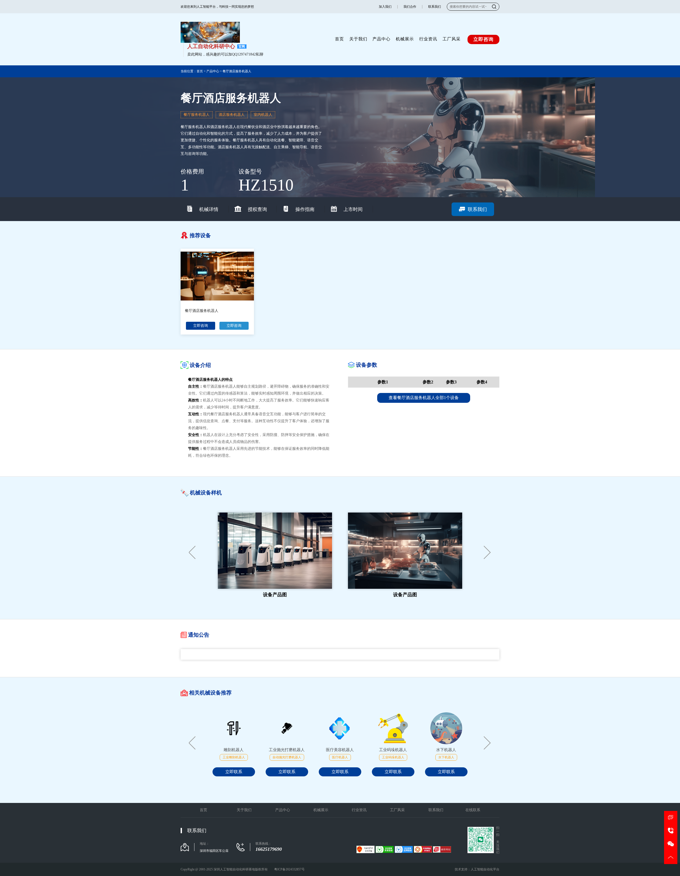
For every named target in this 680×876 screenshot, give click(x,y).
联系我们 (434, 7)
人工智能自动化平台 (485, 869)
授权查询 (257, 209)
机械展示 (405, 39)
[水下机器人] (446, 728)
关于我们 (358, 39)
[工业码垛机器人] (393, 728)
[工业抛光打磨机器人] (287, 728)
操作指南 (304, 209)
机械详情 (208, 209)
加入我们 (385, 7)
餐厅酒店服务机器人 (237, 71)
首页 (339, 39)
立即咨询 (200, 326)
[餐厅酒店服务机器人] (217, 276)
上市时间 (353, 209)
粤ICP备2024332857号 (289, 869)
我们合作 (409, 7)
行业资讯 (428, 39)
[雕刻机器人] (233, 728)
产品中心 (381, 39)
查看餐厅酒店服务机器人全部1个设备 (424, 397)
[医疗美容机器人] (340, 728)
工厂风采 (452, 39)
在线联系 (472, 810)
